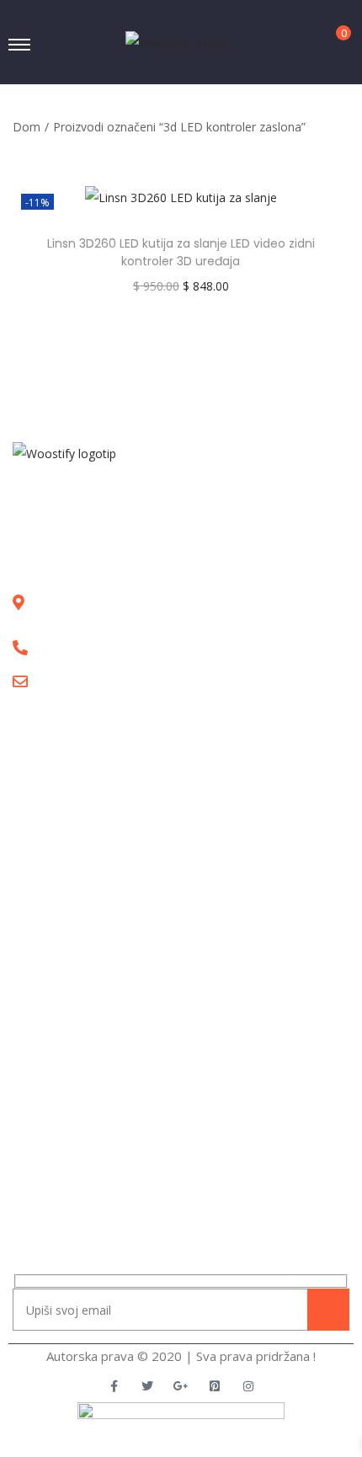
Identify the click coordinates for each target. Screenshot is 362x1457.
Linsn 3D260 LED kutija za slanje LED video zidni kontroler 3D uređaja (181, 252)
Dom (26, 127)
